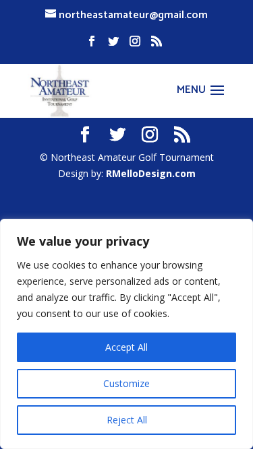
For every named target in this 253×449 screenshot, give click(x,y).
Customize (126, 383)
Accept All (126, 347)
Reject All (127, 419)
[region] (126, 334)
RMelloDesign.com (151, 173)
